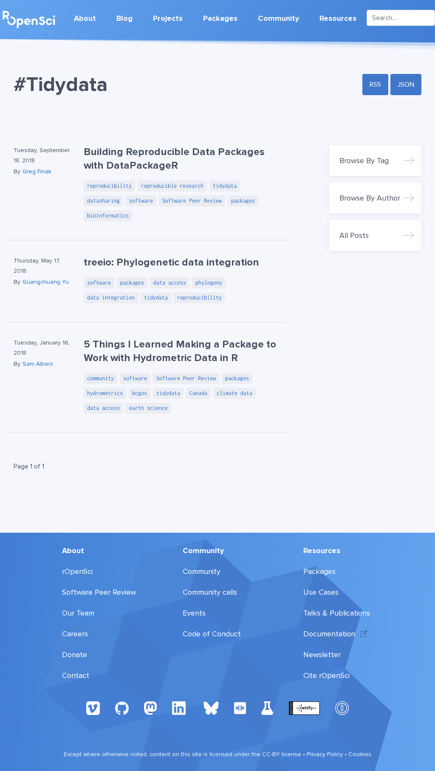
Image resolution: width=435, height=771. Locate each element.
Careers (75, 633)
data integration (111, 297)
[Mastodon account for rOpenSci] (150, 707)
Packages (220, 18)
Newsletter (322, 654)
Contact (75, 675)
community (100, 378)
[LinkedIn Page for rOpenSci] (180, 707)
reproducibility (109, 186)
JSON (406, 84)
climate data (234, 393)
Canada (198, 393)
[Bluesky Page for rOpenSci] (211, 707)
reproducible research (172, 186)
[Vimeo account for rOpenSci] (93, 707)
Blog (124, 18)
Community (278, 18)
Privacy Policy (325, 754)
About (85, 18)
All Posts (354, 235)
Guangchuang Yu (46, 281)
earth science (148, 408)
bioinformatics (108, 215)
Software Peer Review (192, 201)
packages (243, 201)
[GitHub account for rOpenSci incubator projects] (267, 707)
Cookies (359, 754)
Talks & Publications (336, 613)
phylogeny (208, 283)
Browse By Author (369, 198)
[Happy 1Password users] (342, 707)
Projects (168, 18)
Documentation (329, 633)
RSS (375, 84)
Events (194, 613)
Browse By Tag (364, 160)
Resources (337, 18)
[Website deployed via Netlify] (304, 707)
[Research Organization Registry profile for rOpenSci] (240, 707)
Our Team (78, 613)
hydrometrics (105, 393)
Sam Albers (38, 363)
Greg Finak (37, 171)
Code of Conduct (212, 633)
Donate (74, 654)
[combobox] (401, 18)
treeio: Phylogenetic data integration (171, 262)
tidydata (225, 186)
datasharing (103, 201)
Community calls (210, 592)
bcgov (139, 393)
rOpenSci (77, 571)
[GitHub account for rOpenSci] (122, 707)
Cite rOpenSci (326, 675)
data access (169, 283)
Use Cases (321, 592)
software (141, 201)
